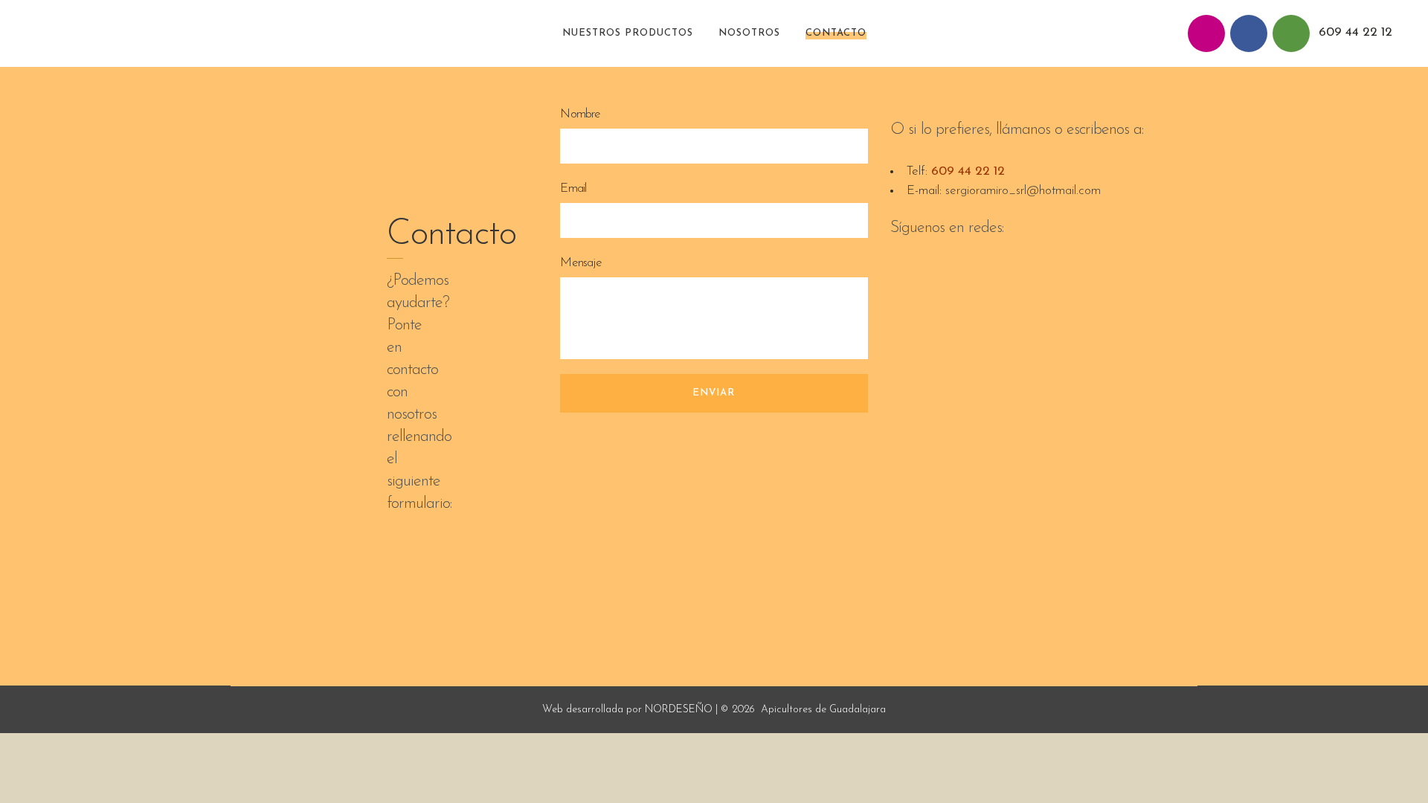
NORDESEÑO (679, 709)
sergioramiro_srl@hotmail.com (1023, 190)
